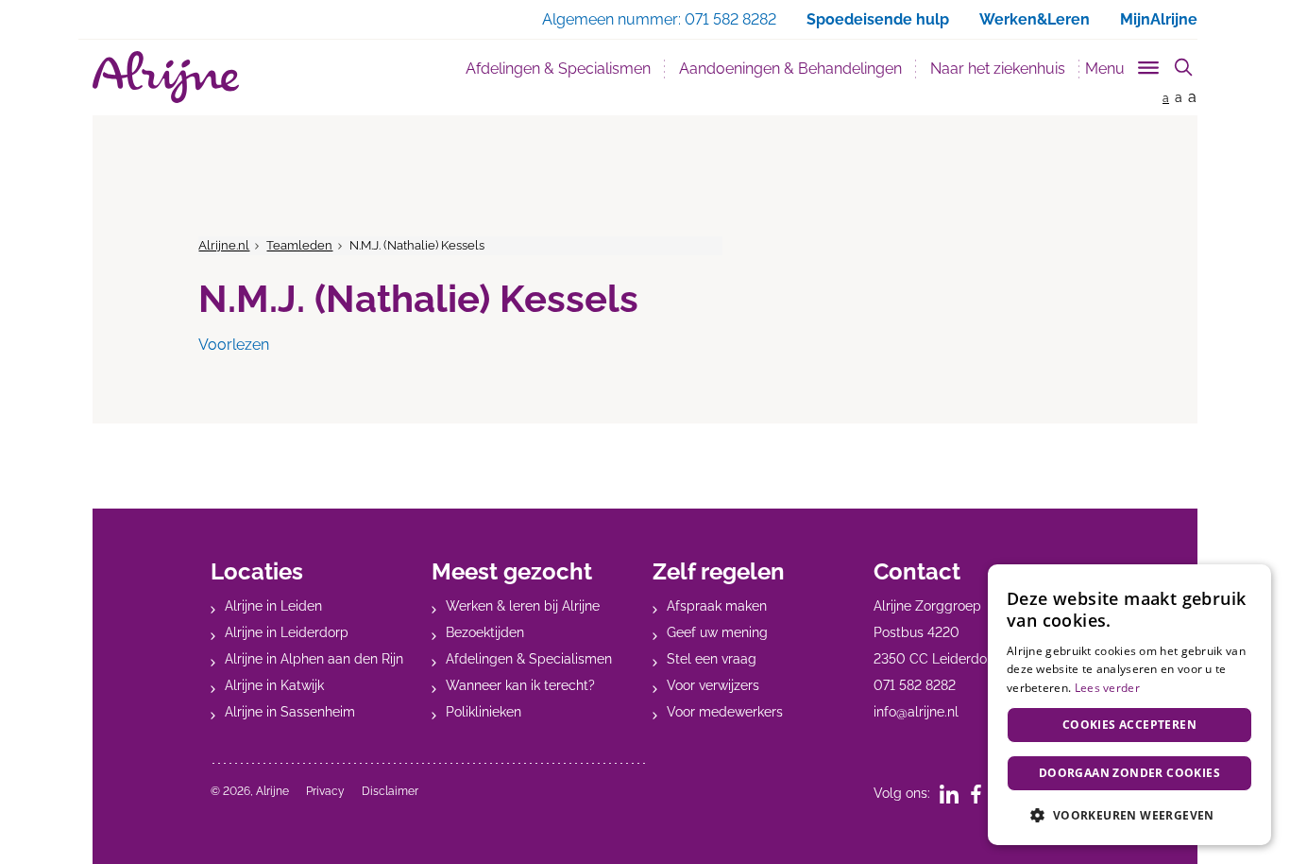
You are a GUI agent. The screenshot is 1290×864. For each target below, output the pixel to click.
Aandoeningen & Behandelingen (790, 69)
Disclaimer (390, 791)
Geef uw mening (717, 632)
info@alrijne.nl (916, 711)
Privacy (325, 791)
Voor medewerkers (725, 711)
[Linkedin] (955, 793)
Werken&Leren (1034, 19)
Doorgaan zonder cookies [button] (1129, 773)
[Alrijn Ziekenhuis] (166, 77)
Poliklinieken (483, 711)
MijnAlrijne (1158, 19)
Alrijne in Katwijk (274, 685)
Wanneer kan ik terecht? (520, 685)
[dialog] (1129, 704)
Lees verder (1107, 688)
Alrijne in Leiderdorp (286, 632)
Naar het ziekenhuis (997, 69)
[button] (1129, 815)
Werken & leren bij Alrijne (523, 605)
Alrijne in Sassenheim (290, 711)
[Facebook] (982, 793)
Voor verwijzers (713, 685)
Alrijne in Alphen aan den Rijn (314, 658)
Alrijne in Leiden (273, 605)
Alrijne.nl (223, 245)
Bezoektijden (485, 632)
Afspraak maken (717, 605)
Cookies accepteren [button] (1129, 725)
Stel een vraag (711, 658)
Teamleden (299, 245)
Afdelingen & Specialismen (558, 69)
